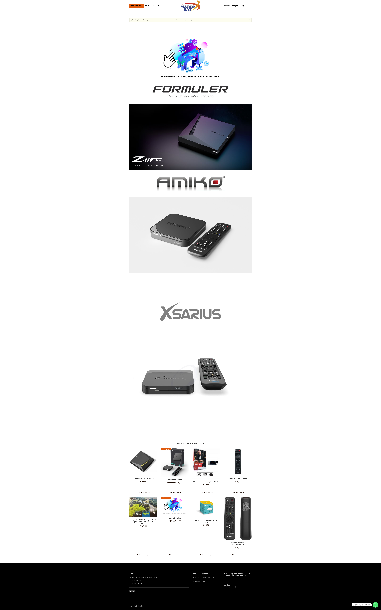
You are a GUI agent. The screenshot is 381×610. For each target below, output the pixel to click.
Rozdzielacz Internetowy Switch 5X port (206, 521)
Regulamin (227, 585)
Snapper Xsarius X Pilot (238, 478)
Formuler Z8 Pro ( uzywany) (143, 478)
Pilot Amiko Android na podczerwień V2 (238, 544)
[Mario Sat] (190, 6)
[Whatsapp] (375, 605)
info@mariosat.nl (137, 583)
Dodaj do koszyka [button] (144, 492)
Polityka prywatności (230, 587)
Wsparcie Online (174, 518)
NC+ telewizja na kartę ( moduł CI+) (206, 482)
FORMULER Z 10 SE (174, 479)
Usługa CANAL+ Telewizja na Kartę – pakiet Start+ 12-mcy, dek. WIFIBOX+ (143, 521)
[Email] (130, 591)
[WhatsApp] (133, 591)
